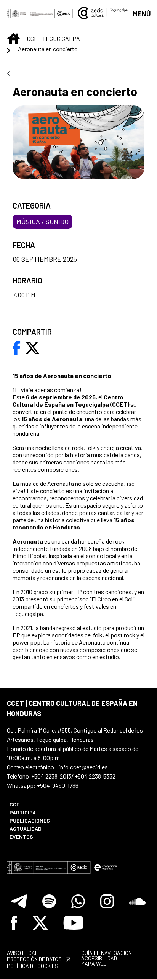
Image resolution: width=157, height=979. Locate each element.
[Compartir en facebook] (17, 347)
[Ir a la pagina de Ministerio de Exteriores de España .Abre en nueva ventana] (31, 13)
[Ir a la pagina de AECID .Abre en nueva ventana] (64, 13)
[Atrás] (9, 74)
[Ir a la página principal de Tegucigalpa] (103, 13)
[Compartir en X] (32, 347)
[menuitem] (40, 804)
